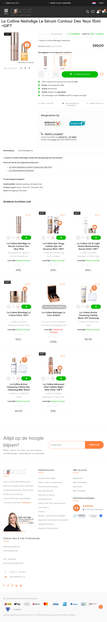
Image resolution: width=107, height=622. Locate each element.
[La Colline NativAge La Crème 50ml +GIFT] (18, 293)
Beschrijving (8, 151)
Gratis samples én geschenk (50, 482)
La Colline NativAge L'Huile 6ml (21, 170)
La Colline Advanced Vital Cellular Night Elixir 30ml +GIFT (53, 387)
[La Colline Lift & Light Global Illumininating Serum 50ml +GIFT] (88, 224)
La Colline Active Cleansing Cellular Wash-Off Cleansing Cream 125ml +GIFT (88, 315)
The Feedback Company (66, 615)
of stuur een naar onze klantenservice (59, 140)
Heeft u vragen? (54, 134)
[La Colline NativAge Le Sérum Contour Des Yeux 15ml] (18, 224)
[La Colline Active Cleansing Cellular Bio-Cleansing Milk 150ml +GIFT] (18, 365)
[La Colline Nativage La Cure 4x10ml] (53, 293)
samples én (60, 3)
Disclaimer (33, 598)
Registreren (78, 478)
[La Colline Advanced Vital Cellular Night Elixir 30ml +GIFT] (53, 365)
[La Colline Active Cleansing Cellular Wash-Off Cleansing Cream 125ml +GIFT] (88, 293)
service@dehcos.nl (17, 577)
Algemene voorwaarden (48, 528)
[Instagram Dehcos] (12, 586)
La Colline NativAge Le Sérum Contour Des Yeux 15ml (30, 167)
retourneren (12, 3)
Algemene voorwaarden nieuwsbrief (53, 520)
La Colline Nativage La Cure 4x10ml (53, 313)
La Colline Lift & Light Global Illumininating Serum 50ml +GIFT (88, 246)
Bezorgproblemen (45, 491)
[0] (103, 12)
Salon (101, 3)
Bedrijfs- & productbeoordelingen (51, 516)
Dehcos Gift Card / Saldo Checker (52, 503)
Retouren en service (46, 495)
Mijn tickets (77, 487)
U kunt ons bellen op (58, 137)
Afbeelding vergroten (27, 62)
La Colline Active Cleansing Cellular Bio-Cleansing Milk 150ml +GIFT (19, 387)
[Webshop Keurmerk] (53, 124)
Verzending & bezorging (48, 487)
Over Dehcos (43, 507)
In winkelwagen (81, 74)
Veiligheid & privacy (46, 524)
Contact (41, 512)
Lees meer (26, 503)
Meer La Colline (46, 103)
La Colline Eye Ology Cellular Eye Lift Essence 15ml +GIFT (53, 246)
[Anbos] (78, 124)
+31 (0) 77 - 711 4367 (17, 572)
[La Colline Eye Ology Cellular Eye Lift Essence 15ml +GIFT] (53, 224)
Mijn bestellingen (80, 482)
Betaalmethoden (45, 499)
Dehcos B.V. (23, 598)
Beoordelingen (26, 151)
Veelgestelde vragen (46, 478)
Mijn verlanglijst (79, 491)
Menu (6, 13)
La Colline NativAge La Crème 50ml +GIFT (19, 313)
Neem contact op (96, 103)
